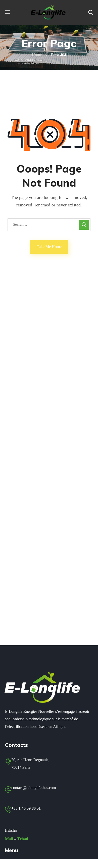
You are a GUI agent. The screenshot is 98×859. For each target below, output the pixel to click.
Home (37, 55)
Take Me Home (49, 247)
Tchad (22, 839)
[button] (90, 12)
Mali (9, 839)
